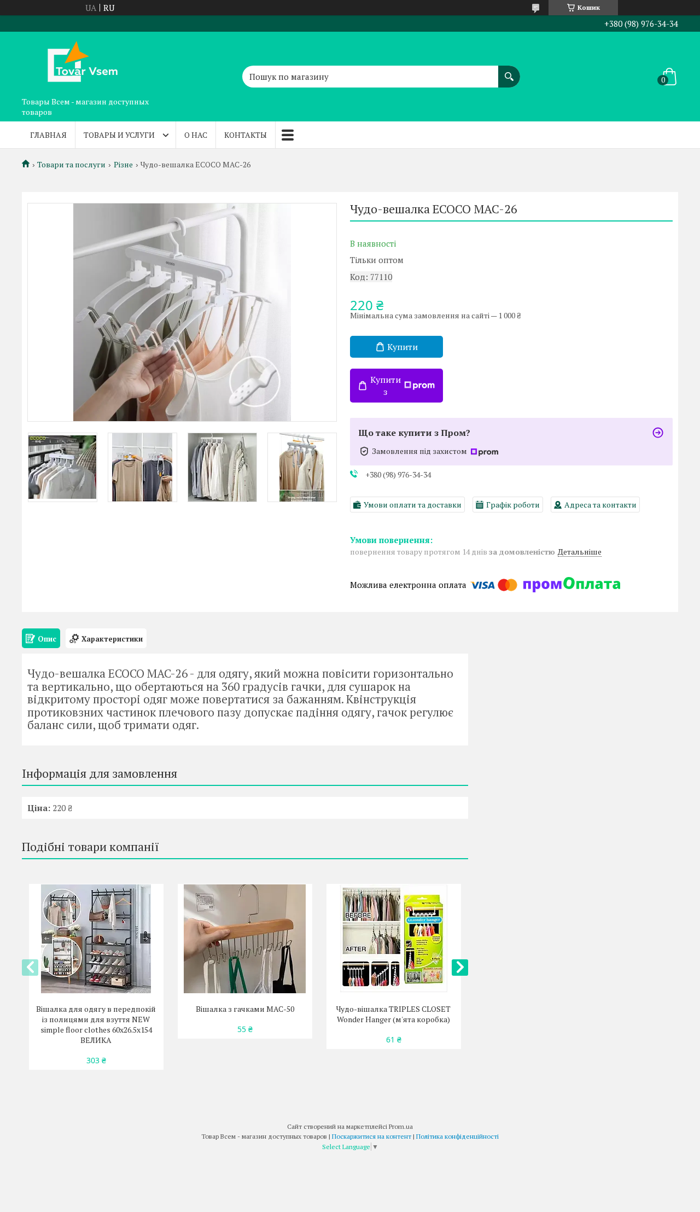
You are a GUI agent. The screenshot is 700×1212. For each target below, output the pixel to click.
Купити (402, 347)
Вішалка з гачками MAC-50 (245, 1009)
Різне (123, 165)
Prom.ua (401, 1126)
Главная (48, 135)
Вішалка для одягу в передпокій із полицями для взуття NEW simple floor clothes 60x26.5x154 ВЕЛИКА (96, 1024)
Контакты (245, 135)
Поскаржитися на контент (371, 1136)
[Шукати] (509, 71)
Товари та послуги (71, 165)
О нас (195, 135)
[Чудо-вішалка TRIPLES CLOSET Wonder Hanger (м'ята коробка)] (393, 938)
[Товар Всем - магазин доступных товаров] (76, 62)
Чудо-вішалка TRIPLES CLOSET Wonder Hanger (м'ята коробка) (393, 1014)
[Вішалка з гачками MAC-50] (245, 938)
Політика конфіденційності (457, 1136)
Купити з (385, 386)
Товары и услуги (119, 135)
